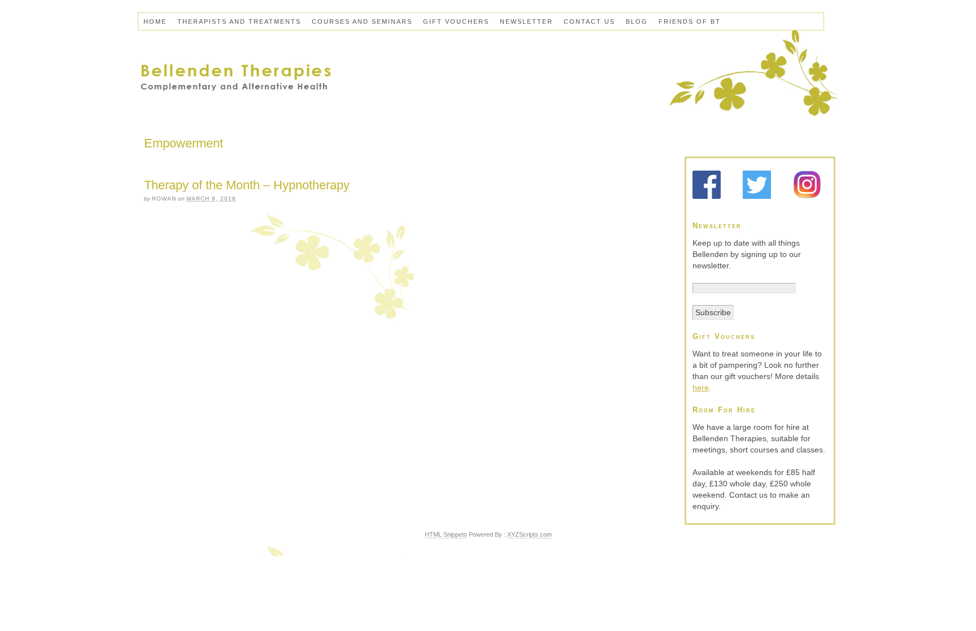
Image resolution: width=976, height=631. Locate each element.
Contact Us (589, 21)
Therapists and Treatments (239, 21)
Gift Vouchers (456, 21)
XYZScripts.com (529, 534)
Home (155, 21)
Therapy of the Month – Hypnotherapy (247, 185)
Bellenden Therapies (488, 77)
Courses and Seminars (362, 21)
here (700, 387)
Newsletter (526, 21)
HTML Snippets (446, 534)
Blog (637, 21)
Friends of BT (690, 21)
